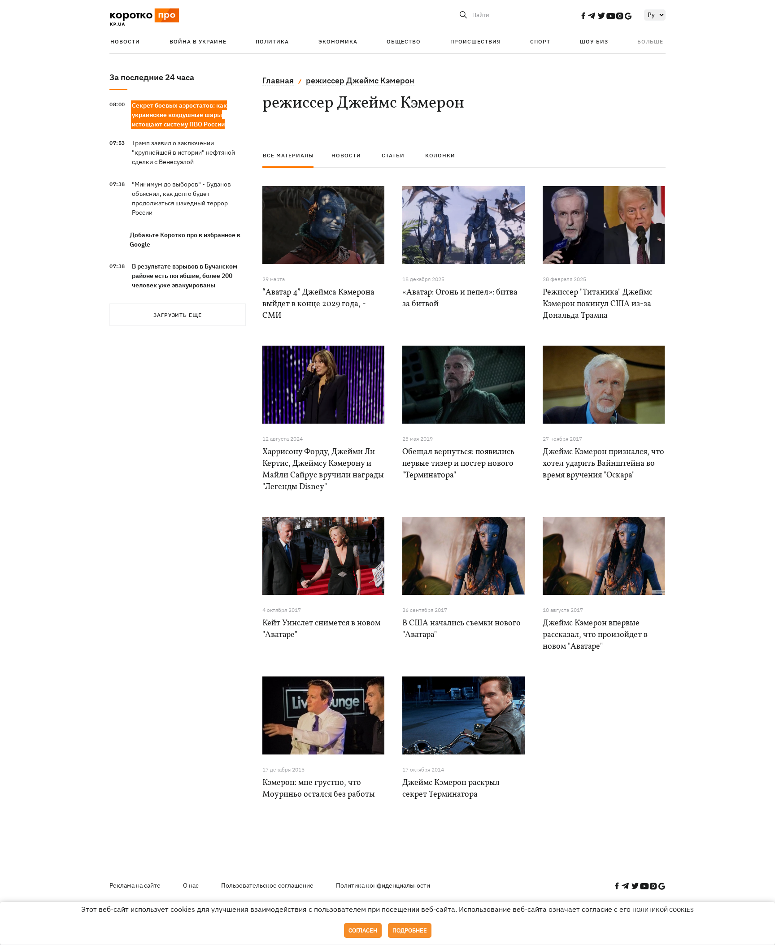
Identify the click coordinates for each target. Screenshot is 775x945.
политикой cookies (663, 910)
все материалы (288, 155)
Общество (404, 41)
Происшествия (475, 41)
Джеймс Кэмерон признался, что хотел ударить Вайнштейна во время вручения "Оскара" (603, 463)
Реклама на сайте (135, 885)
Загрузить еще (177, 315)
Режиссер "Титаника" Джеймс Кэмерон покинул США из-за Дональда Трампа (598, 304)
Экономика (337, 41)
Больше (650, 41)
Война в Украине (198, 41)
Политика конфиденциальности (383, 885)
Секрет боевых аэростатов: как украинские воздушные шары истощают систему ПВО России (179, 114)
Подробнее (409, 930)
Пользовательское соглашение (267, 885)
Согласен (362, 930)
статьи (393, 155)
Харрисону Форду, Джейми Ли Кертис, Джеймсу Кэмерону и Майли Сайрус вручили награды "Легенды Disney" (323, 469)
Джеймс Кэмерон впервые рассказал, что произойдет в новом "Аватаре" (595, 635)
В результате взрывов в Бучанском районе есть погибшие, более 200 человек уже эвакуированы (184, 275)
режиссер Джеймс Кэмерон (360, 80)
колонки (440, 155)
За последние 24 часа (151, 77)
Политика (272, 41)
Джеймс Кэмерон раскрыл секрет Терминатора (451, 788)
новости (346, 155)
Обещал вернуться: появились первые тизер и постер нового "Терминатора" (458, 463)
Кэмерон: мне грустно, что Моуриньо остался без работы (318, 788)
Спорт (540, 41)
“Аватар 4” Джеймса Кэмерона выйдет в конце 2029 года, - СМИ (318, 304)
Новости (125, 41)
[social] (583, 15)
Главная (278, 80)
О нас (191, 885)
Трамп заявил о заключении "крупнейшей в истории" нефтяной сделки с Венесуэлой (183, 152)
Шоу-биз (594, 41)
